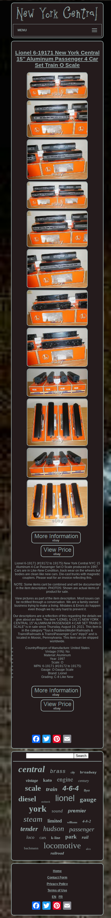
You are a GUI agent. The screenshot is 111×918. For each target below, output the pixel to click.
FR (61, 897)
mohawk (45, 801)
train (51, 789)
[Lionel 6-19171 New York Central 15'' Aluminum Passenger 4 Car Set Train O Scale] (57, 86)
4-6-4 (70, 788)
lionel (65, 798)
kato (47, 780)
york (37, 808)
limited (54, 821)
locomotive (62, 845)
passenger (81, 829)
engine (65, 779)
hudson (53, 829)
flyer (87, 790)
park (71, 837)
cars (42, 837)
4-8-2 (86, 821)
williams (72, 822)
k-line (55, 838)
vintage (32, 780)
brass (58, 771)
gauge (88, 799)
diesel (27, 799)
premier (77, 810)
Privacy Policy (57, 884)
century (83, 781)
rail (85, 837)
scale (33, 788)
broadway (88, 772)
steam (32, 819)
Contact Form (57, 877)
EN (54, 897)
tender (29, 829)
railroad (57, 853)
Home (57, 871)
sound (57, 811)
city (73, 772)
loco (30, 837)
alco (88, 848)
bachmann (31, 848)
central (31, 769)
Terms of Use (57, 890)
